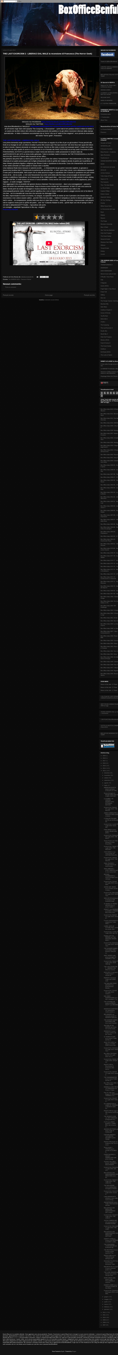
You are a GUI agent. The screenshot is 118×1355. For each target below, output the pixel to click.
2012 (104, 1312)
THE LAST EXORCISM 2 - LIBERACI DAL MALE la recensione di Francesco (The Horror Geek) (47, 54)
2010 (104, 1317)
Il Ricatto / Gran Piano (107, 277)
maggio (106, 1299)
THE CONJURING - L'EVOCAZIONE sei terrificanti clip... (110, 1246)
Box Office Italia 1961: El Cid (109, 618)
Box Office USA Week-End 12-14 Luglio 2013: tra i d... (110, 1055)
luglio (106, 785)
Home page (49, 295)
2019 (104, 758)
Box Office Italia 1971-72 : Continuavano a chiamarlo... (109, 577)
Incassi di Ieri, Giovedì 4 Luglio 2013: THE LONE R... (111, 1216)
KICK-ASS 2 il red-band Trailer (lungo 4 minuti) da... (111, 974)
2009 (104, 1320)
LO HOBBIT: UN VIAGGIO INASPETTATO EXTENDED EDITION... (109, 802)
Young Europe (105, 248)
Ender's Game (105, 194)
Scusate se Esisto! (106, 143)
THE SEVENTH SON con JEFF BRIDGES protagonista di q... (110, 1118)
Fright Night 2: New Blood (108, 289)
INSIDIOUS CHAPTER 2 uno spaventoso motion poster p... (111, 1010)
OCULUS (103, 170)
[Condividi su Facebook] (46, 277)
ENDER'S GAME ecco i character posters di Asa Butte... (110, 1286)
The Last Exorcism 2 (107, 328)
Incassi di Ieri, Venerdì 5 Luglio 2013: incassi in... (111, 1192)
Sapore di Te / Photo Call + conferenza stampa (108, 86)
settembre (107, 780)
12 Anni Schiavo (105, 173)
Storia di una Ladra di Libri (108, 274)
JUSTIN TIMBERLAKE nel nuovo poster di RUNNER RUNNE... (110, 1222)
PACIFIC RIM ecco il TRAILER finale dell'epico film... (110, 1257)
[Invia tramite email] (41, 277)
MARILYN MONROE (106, 100)
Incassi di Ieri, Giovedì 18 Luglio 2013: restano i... (110, 992)
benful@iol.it (15, 1337)
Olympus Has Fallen (106, 242)
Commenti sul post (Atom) (52, 300)
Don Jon (103, 298)
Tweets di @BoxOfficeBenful (109, 61)
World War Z (104, 334)
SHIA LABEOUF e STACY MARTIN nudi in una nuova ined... (111, 870)
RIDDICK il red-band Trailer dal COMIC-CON (110, 979)
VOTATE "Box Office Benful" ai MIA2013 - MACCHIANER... (110, 1163)
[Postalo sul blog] (42, 277)
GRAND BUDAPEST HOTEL (109, 161)
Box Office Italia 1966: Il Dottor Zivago (111, 1083)
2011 (104, 1315)
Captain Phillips (105, 191)
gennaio (106, 1309)
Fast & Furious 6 (105, 343)
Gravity (103, 203)
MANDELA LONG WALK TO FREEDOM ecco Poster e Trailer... (111, 1088)
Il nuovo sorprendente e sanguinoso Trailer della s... (111, 922)
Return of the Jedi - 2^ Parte (109, 687)
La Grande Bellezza (106, 129)
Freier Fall (104, 292)
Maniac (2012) (105, 340)
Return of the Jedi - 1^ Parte (109, 690)
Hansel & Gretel (105, 239)
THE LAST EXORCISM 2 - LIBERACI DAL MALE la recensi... (110, 968)
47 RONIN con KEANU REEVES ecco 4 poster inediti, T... (110, 905)
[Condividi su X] (44, 277)
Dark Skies (104, 307)
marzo (106, 1304)
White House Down (106, 206)
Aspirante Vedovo (106, 197)
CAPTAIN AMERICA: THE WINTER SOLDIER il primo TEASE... (110, 1137)
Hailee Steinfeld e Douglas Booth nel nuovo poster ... (110, 864)
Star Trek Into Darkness (107, 230)
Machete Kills (104, 304)
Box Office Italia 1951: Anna (109, 654)
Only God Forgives (106, 233)
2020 (104, 755)
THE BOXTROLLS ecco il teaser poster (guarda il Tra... (111, 1251)
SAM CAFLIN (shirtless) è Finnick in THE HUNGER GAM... (111, 899)
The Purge (104, 221)
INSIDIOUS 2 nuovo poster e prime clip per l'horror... (110, 1032)
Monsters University (106, 224)
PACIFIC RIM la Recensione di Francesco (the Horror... (109, 1067)
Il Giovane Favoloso (106, 149)
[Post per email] (37, 277)
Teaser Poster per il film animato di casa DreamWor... (111, 842)
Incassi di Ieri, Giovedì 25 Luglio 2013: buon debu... (111, 883)
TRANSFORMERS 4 (107, 265)
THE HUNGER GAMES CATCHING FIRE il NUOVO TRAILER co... (110, 951)
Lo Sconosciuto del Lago (108, 209)
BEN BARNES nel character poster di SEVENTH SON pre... (111, 1016)
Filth (102, 280)
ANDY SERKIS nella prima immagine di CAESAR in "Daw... (110, 957)
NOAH (102, 164)
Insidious (103, 349)
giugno (106, 1296)
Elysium (103, 218)
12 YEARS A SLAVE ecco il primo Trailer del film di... (110, 1038)
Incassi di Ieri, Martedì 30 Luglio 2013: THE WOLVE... (110, 809)
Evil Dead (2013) (105, 352)
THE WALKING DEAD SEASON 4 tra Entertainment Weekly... (110, 986)
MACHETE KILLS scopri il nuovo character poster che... (111, 1268)
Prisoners (103, 132)
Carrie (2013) (105, 286)
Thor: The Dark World (107, 185)
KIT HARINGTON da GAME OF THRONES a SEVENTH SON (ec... (111, 1106)
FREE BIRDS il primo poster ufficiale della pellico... (110, 831)
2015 (104, 765)
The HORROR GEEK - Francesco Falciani (19, 279)
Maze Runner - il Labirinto (108, 152)
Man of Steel (104, 227)
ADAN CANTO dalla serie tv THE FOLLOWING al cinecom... (109, 1280)
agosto (106, 783)
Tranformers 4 (105, 158)
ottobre (106, 778)
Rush (102, 212)
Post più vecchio (89, 295)
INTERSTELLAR (105, 146)
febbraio (106, 1307)
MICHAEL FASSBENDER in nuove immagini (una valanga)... (111, 877)
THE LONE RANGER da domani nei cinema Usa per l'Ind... (111, 1274)
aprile (106, 1301)
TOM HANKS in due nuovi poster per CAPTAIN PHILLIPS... (111, 853)
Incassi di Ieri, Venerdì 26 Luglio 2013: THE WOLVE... (110, 859)
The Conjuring (105, 325)
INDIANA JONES (105, 90)
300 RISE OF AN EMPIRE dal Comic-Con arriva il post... (110, 1027)
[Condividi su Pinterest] (48, 277)
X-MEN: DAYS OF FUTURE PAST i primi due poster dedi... (111, 927)
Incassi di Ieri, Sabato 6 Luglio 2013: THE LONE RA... (111, 1181)
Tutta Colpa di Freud (107, 176)
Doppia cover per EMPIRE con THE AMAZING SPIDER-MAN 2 (110, 938)
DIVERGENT (104, 268)
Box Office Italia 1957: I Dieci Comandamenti (109, 632)
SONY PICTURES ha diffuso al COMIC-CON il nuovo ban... (110, 1044)
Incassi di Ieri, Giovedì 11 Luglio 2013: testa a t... (110, 1099)
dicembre (107, 773)
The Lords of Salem (106, 355)
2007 (104, 1325)
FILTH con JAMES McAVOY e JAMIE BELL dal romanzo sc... (110, 1124)
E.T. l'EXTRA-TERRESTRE (108, 103)
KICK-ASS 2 (104, 319)
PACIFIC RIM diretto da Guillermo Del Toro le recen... (111, 1143)
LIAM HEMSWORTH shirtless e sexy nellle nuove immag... (111, 1198)
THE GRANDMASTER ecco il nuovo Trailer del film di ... (110, 1079)
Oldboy (103, 295)
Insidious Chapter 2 (106, 310)
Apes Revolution (105, 155)
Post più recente (8, 295)
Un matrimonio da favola (108, 167)
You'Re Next (104, 316)
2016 (104, 763)
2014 (104, 768)
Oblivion (103, 245)
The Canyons (105, 182)
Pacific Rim (104, 331)
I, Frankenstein (105, 117)
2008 (104, 1322)
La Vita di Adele (105, 188)
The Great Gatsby (106, 236)
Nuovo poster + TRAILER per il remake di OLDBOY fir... (110, 1150)
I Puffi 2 (103, 322)
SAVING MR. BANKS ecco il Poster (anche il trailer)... (111, 888)
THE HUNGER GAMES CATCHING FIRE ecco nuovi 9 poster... (111, 1021)
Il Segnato (104, 283)
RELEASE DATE (105, 97)
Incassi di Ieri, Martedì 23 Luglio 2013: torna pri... (111, 916)
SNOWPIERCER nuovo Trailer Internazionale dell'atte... (111, 1203)
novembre (107, 775)
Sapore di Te (104, 179)
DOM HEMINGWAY (106, 271)
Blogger (74, 1351)
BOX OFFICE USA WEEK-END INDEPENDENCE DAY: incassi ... (109, 1210)
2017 (104, 760)
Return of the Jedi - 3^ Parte (109, 684)
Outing (103, 251)
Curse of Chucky (105, 313)
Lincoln (103, 254)
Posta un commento (10, 287)
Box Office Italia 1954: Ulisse (109, 643)
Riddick (103, 215)
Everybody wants (106, 114)
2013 (104, 770)
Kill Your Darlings (106, 200)
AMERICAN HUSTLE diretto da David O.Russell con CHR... (111, 789)
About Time (104, 120)
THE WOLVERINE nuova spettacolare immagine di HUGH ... (111, 1187)
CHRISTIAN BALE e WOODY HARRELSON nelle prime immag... (110, 1157)
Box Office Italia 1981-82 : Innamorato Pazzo (108, 540)
